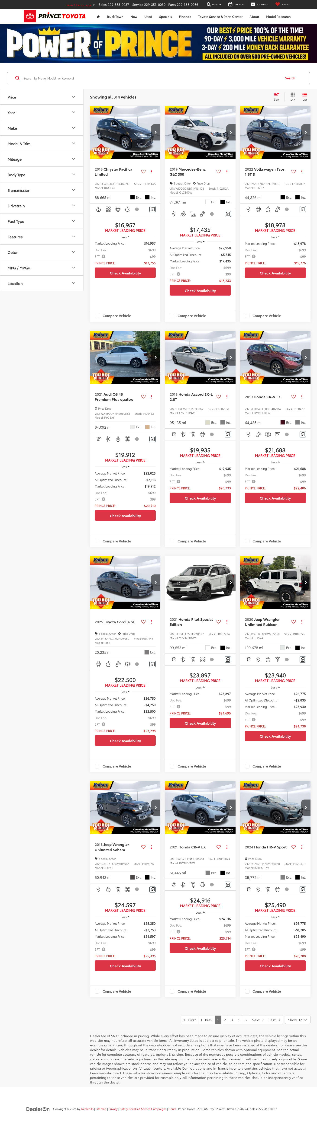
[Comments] (152, 209)
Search (290, 78)
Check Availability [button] (125, 272)
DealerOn (87, 1109)
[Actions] (152, 172)
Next (257, 1019)
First (190, 1019)
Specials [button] (165, 16)
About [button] (254, 16)
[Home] (98, 16)
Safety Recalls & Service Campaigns (143, 1109)
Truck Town (115, 16)
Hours (172, 1109)
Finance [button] (185, 16)
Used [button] (148, 16)
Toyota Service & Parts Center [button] (220, 16)
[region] (125, 253)
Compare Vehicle (117, 316)
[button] (155, 132)
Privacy (113, 1109)
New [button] (133, 16)
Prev (207, 1019)
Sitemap (101, 1109)
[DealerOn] (38, 1108)
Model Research (278, 16)
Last (273, 1019)
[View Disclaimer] (137, 209)
